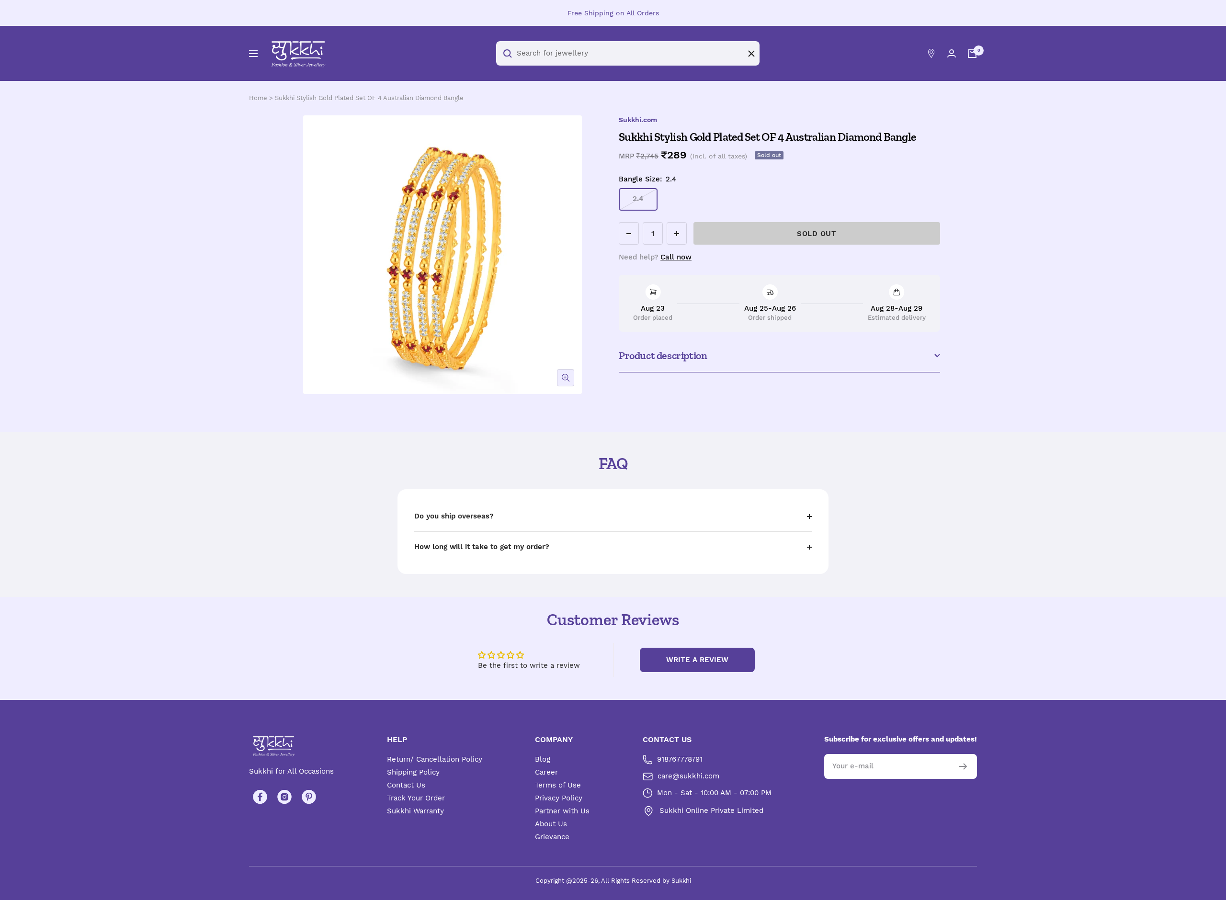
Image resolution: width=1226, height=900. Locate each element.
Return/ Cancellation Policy (434, 759)
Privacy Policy (558, 798)
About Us (551, 824)
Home (258, 97)
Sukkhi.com (638, 120)
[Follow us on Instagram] (284, 797)
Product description (663, 355)
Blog (542, 759)
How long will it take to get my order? (481, 546)
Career (546, 772)
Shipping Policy (413, 772)
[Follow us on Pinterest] (308, 797)
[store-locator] (931, 53)
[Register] (963, 766)
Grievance (552, 836)
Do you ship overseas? (454, 516)
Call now (676, 257)
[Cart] (972, 53)
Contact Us (406, 785)
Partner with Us (562, 811)
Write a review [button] (697, 659)
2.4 (638, 198)
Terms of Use (558, 785)
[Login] (951, 53)
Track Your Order (416, 798)
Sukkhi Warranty (415, 811)
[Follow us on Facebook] (260, 797)
